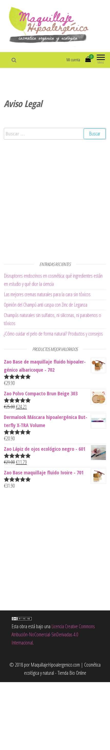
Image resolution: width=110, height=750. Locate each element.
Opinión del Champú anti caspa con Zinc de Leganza (45, 304)
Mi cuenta (73, 60)
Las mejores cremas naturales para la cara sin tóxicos (47, 294)
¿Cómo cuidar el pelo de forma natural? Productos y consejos (53, 333)
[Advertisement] (55, 199)
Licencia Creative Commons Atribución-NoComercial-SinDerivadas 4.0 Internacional (53, 634)
